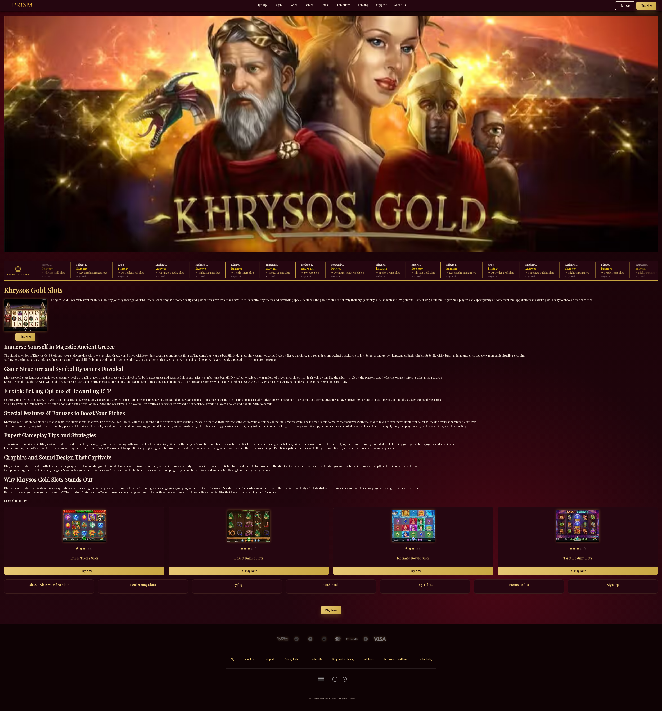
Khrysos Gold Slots (403, 272)
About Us (400, 5)
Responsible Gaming (343, 659)
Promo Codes (519, 585)
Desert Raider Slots (248, 558)
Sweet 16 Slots (290, 272)
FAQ (231, 659)
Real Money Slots (143, 585)
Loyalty (236, 585)
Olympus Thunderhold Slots (327, 272)
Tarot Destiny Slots (577, 558)
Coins (324, 5)
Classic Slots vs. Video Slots (49, 585)
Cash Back (331, 585)
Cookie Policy (425, 659)
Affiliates (369, 659)
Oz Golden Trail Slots (111, 272)
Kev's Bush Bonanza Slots (71, 272)
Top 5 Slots (425, 585)
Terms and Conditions (395, 659)
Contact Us (316, 659)
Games (309, 5)
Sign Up (261, 5)
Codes (293, 5)
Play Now (25, 337)
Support (381, 5)
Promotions (342, 5)
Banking (363, 5)
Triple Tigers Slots (223, 272)
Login (278, 5)
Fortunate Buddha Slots (150, 272)
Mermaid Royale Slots (413, 558)
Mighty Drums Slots (187, 272)
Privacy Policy (292, 659)
